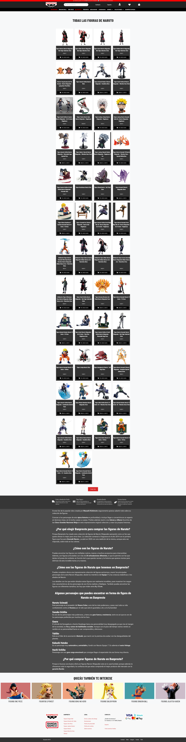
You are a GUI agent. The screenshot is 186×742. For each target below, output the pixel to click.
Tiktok (141, 739)
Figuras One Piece (68, 723)
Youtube (137, 739)
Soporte (107, 724)
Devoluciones (87, 721)
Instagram (132, 739)
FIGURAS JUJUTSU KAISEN (170, 701)
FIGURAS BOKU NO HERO (77, 701)
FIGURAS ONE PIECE (15, 701)
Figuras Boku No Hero (69, 731)
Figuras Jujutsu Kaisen (69, 726)
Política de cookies (89, 726)
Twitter (127, 739)
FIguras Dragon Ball (68, 718)
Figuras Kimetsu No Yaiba (70, 721)
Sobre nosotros (88, 728)
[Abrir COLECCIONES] (123, 10)
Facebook (123, 739)
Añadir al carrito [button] (103, 92)
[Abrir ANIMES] (112, 10)
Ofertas (65, 733)
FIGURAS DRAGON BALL (139, 701)
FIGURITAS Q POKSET (46, 701)
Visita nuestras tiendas (110, 728)
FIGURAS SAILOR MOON (108, 701)
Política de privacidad (89, 723)
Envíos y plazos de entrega (90, 718)
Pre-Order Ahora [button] (65, 57)
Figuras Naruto (67, 728)
